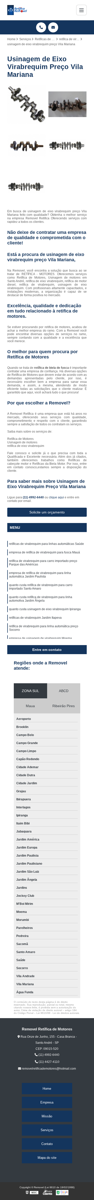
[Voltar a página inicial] (17, 10)
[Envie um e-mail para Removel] (53, 27)
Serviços (47, 1130)
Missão (47, 1116)
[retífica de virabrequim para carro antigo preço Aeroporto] (26, 145)
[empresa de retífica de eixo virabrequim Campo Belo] (26, 104)
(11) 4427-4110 (48, 1062)
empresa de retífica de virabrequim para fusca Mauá (44, 552)
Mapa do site (47, 1158)
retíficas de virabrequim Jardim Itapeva (35, 617)
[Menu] (81, 10)
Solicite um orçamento (47, 512)
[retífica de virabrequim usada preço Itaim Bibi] (26, 186)
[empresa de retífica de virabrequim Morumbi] (67, 104)
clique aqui (56, 497)
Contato (47, 1144)
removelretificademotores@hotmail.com (48, 1068)
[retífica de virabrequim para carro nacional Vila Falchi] (67, 145)
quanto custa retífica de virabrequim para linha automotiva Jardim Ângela (40, 598)
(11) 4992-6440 (34, 497)
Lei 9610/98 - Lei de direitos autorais (57, 1013)
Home (47, 1088)
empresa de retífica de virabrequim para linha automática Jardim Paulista (40, 574)
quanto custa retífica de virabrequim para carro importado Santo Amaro (40, 586)
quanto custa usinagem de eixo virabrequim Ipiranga (45, 609)
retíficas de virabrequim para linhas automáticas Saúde (46, 544)
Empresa (46, 1102)
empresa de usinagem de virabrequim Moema (40, 638)
